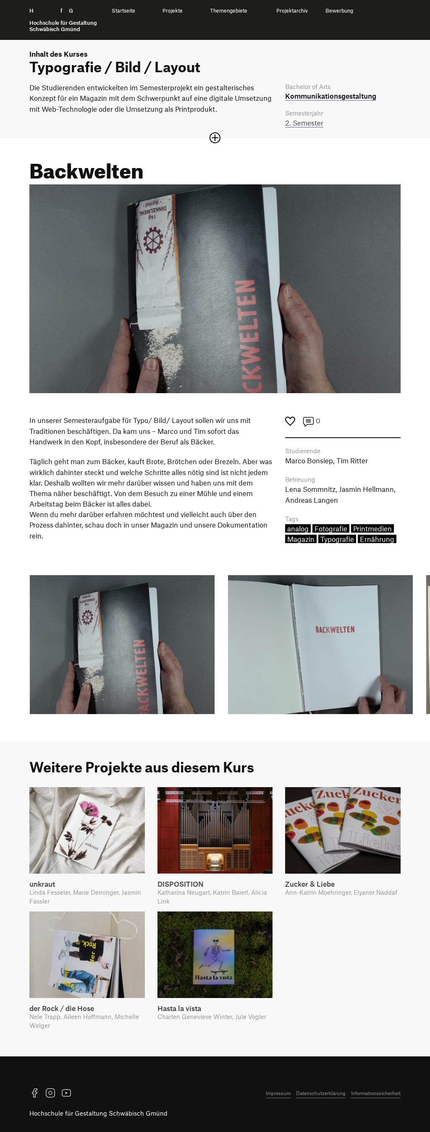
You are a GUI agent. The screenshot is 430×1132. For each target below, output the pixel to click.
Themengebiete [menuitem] (228, 11)
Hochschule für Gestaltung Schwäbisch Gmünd (98, 1113)
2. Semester (304, 122)
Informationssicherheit (376, 1093)
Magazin (301, 539)
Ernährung (377, 539)
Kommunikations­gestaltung (330, 96)
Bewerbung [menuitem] (339, 11)
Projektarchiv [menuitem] (292, 11)
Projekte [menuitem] (173, 11)
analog (298, 528)
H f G (63, 20)
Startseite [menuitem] (123, 11)
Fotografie (331, 528)
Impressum (278, 1093)
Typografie (337, 539)
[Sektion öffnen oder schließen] (215, 137)
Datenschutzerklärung (321, 1093)
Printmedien (372, 528)
